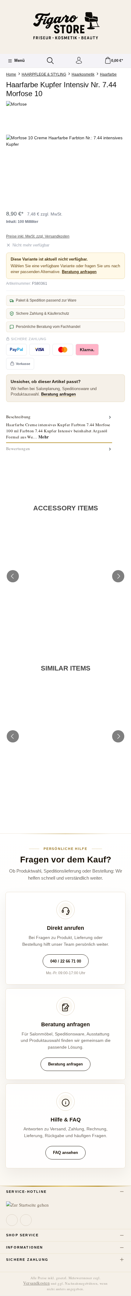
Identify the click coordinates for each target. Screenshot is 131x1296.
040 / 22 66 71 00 (65, 961)
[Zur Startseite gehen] (65, 26)
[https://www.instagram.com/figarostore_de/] (26, 1220)
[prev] (13, 576)
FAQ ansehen (65, 1152)
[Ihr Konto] (79, 61)
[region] (65, 169)
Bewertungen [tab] (18, 448)
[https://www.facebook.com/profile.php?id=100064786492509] (12, 1220)
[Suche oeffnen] (50, 60)
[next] (118, 576)
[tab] (59, 427)
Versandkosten (36, 1283)
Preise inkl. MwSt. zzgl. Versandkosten (37, 236)
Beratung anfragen (79, 271)
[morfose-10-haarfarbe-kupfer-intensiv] (65, 169)
